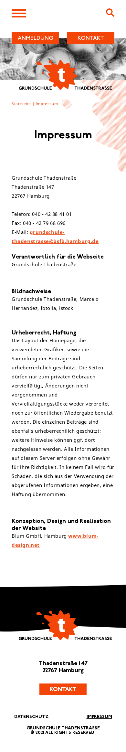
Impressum (47, 103)
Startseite (21, 103)
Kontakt (63, 689)
